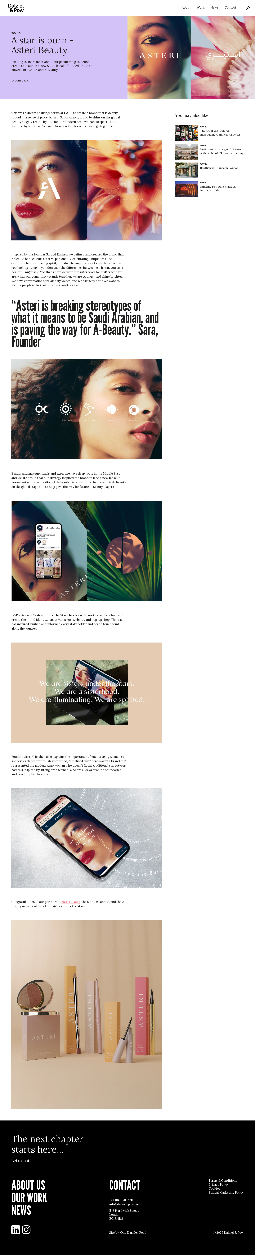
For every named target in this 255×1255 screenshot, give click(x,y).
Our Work (29, 1197)
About (186, 7)
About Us (28, 1185)
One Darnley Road (133, 1233)
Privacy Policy (219, 1184)
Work (201, 7)
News (214, 7)
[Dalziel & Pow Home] (16, 8)
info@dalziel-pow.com (124, 1204)
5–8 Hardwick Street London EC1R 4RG (124, 1215)
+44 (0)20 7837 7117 (122, 1200)
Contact (230, 7)
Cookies (214, 1188)
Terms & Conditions (223, 1181)
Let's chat (20, 1160)
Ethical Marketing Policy (226, 1192)
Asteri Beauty (70, 902)
